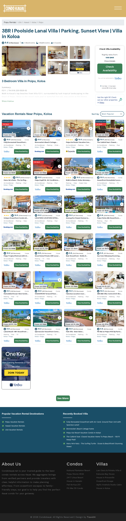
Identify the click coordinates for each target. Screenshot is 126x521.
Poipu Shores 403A (76, 474)
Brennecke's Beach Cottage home (80, 429)
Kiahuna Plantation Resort (78, 470)
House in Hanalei (74, 481)
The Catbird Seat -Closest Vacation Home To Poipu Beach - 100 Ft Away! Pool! (93, 438)
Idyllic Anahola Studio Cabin (109, 484)
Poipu (41, 22)
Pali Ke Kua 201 (74, 484)
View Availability (21, 151)
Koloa (34, 22)
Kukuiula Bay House (105, 474)
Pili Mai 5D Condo (75, 488)
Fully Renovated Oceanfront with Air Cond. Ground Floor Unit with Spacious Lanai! (93, 423)
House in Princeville (105, 477)
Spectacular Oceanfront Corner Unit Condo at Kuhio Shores (47, 332)
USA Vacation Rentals (14, 430)
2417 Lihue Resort (75, 477)
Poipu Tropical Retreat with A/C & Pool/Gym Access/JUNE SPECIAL (16, 257)
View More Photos (13, 72)
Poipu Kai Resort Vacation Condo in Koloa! (83, 433)
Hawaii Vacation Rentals (15, 426)
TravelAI (91, 517)
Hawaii (26, 22)
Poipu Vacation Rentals (14, 422)
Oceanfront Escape (104, 481)
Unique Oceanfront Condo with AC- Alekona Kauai (16, 219)
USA (20, 22)
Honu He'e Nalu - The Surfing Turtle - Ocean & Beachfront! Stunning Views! (94, 445)
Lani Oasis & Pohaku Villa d (108, 470)
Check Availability (110, 68)
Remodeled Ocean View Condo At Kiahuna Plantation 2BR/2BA (16, 295)
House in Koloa (103, 488)
